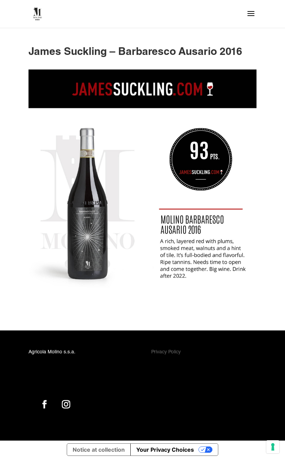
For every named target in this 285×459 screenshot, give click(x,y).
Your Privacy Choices (165, 449)
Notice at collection (99, 449)
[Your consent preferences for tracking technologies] (272, 446)
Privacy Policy (166, 352)
